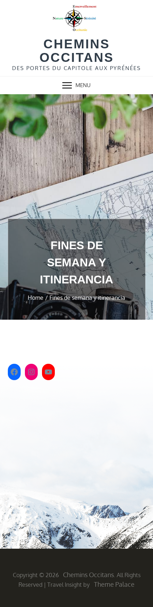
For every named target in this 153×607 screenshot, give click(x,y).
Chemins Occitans (76, 51)
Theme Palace (114, 584)
